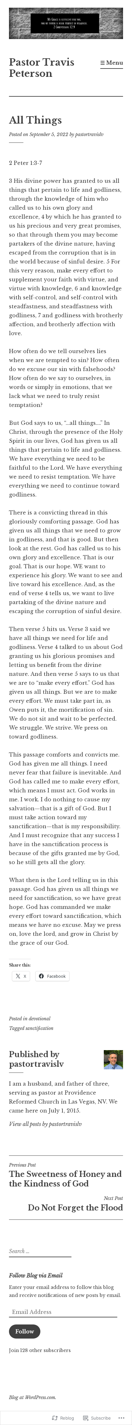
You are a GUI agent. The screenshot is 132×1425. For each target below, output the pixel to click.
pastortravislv (89, 134)
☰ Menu (111, 63)
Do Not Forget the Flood (75, 1203)
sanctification (40, 1028)
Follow (24, 1331)
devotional (39, 1019)
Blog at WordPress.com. (32, 1397)
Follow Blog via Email (35, 1275)
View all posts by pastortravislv (45, 1124)
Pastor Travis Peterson (41, 68)
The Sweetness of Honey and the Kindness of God (65, 1175)
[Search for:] (39, 1251)
